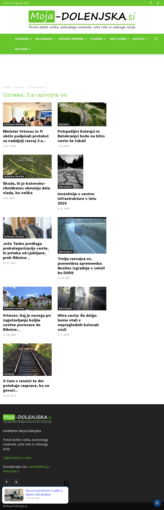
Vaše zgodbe (118, 38)
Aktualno (64, 124)
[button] (156, 39)
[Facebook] (151, 3)
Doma (6, 87)
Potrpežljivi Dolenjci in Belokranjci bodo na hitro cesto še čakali (81, 136)
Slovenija (96, 38)
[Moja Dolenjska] (82, 20)
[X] (158, 3)
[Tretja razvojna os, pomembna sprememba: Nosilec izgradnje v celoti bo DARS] (82, 235)
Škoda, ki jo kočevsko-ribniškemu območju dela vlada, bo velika (26, 188)
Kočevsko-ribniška (71, 38)
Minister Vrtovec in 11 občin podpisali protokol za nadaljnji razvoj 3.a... (26, 136)
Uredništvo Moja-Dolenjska (22, 431)
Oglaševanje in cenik (17, 458)
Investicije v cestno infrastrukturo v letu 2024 (77, 198)
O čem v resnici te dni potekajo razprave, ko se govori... (26, 385)
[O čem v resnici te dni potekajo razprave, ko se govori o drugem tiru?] (27, 359)
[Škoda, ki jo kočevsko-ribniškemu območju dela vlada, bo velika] (27, 167)
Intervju (138, 38)
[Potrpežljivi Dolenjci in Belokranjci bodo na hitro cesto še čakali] (82, 114)
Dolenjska (22, 38)
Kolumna (21, 49)
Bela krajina (43, 38)
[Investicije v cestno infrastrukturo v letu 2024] (82, 172)
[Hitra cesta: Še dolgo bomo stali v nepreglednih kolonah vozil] (82, 299)
